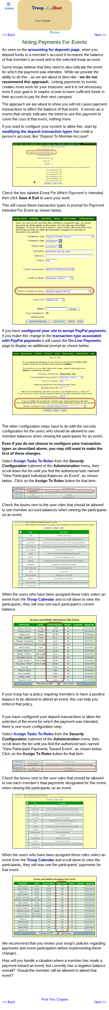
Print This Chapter (54, 999)
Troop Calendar (40, 599)
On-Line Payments (84, 340)
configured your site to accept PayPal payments (63, 330)
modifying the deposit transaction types (37, 131)
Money (55, 32)
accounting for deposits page (54, 49)
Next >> (100, 35)
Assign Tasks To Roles (33, 461)
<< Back (9, 35)
